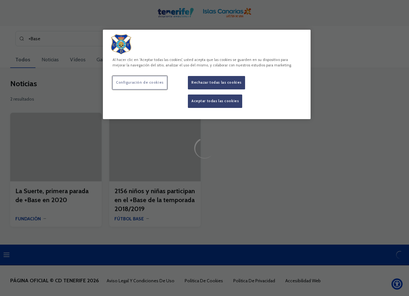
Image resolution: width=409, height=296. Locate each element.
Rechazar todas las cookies (216, 82)
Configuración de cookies (140, 82)
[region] (207, 74)
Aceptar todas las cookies (215, 101)
